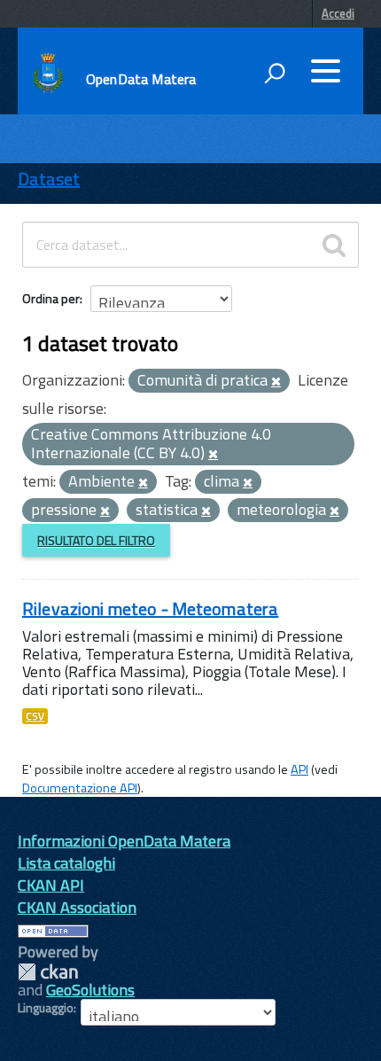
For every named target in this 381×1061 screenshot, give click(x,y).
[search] (334, 244)
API (299, 769)
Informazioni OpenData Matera (124, 841)
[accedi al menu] (325, 71)
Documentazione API (79, 788)
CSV (35, 716)
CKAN (48, 972)
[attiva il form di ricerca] (275, 73)
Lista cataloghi (66, 863)
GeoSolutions (90, 990)
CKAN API (51, 885)
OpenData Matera (141, 79)
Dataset (49, 178)
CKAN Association (77, 907)
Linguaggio (46, 1008)
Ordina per (51, 298)
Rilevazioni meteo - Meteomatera (150, 608)
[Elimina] (276, 382)
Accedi (338, 13)
